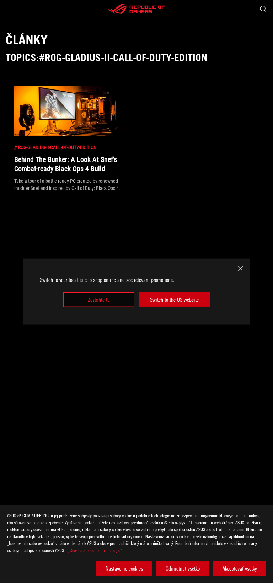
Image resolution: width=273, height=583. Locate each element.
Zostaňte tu (99, 299)
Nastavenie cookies (124, 568)
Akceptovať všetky (240, 568)
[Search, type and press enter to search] (262, 9)
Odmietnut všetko (183, 568)
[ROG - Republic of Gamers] (136, 9)
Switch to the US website (174, 299)
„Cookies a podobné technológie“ (95, 550)
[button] (10, 9)
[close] (240, 269)
